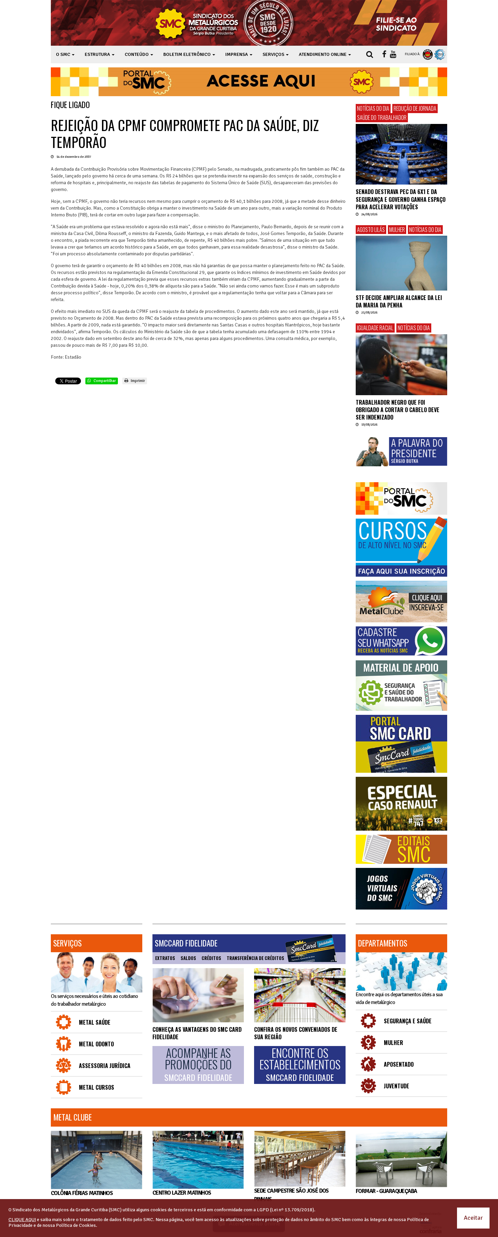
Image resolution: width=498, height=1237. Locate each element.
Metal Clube (72, 1117)
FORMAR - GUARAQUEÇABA (386, 1191)
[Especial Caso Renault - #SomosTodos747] (401, 804)
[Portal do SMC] (401, 498)
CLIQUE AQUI (22, 1219)
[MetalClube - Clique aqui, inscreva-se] (401, 601)
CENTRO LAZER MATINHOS (181, 1192)
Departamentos (382, 943)
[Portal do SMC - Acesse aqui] (249, 81)
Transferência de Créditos (255, 958)
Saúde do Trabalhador (382, 117)
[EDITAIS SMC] (401, 849)
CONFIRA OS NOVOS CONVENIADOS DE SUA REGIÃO (295, 1033)
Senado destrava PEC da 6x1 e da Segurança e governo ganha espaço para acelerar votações (400, 199)
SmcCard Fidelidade (186, 943)
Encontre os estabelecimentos (300, 1064)
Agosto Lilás (371, 230)
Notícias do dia (373, 108)
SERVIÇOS (274, 54)
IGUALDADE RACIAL (375, 328)
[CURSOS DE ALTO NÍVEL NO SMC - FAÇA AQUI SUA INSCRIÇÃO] (401, 546)
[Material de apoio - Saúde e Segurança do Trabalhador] (401, 685)
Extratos (165, 958)
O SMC (63, 54)
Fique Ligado (70, 104)
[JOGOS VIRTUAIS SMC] (401, 889)
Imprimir (137, 380)
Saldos (188, 958)
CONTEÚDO (137, 54)
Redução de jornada (415, 108)
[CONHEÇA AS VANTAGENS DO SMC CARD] (198, 995)
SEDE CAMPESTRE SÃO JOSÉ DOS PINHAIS (291, 1194)
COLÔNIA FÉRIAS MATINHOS (81, 1193)
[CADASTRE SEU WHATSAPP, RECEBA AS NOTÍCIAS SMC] (401, 640)
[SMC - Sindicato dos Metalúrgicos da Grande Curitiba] (226, 23)
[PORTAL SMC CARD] (401, 744)
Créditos (211, 958)
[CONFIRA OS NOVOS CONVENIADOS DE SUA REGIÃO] (300, 995)
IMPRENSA (237, 54)
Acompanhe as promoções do (198, 1064)
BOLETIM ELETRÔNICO (187, 54)
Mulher (397, 230)
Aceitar (473, 1217)
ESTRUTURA (98, 54)
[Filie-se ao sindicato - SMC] (397, 23)
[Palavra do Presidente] (401, 451)
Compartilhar (104, 380)
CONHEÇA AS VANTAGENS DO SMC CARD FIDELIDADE (197, 1033)
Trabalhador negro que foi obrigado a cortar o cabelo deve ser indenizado (397, 410)
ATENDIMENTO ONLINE (323, 54)
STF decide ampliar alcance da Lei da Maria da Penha (399, 301)
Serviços (67, 943)
